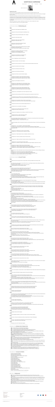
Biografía (21, 394)
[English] (44, 0)
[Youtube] (45, 395)
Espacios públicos (22, 393)
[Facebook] (38, 395)
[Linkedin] (40, 395)
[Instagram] (43, 395)
